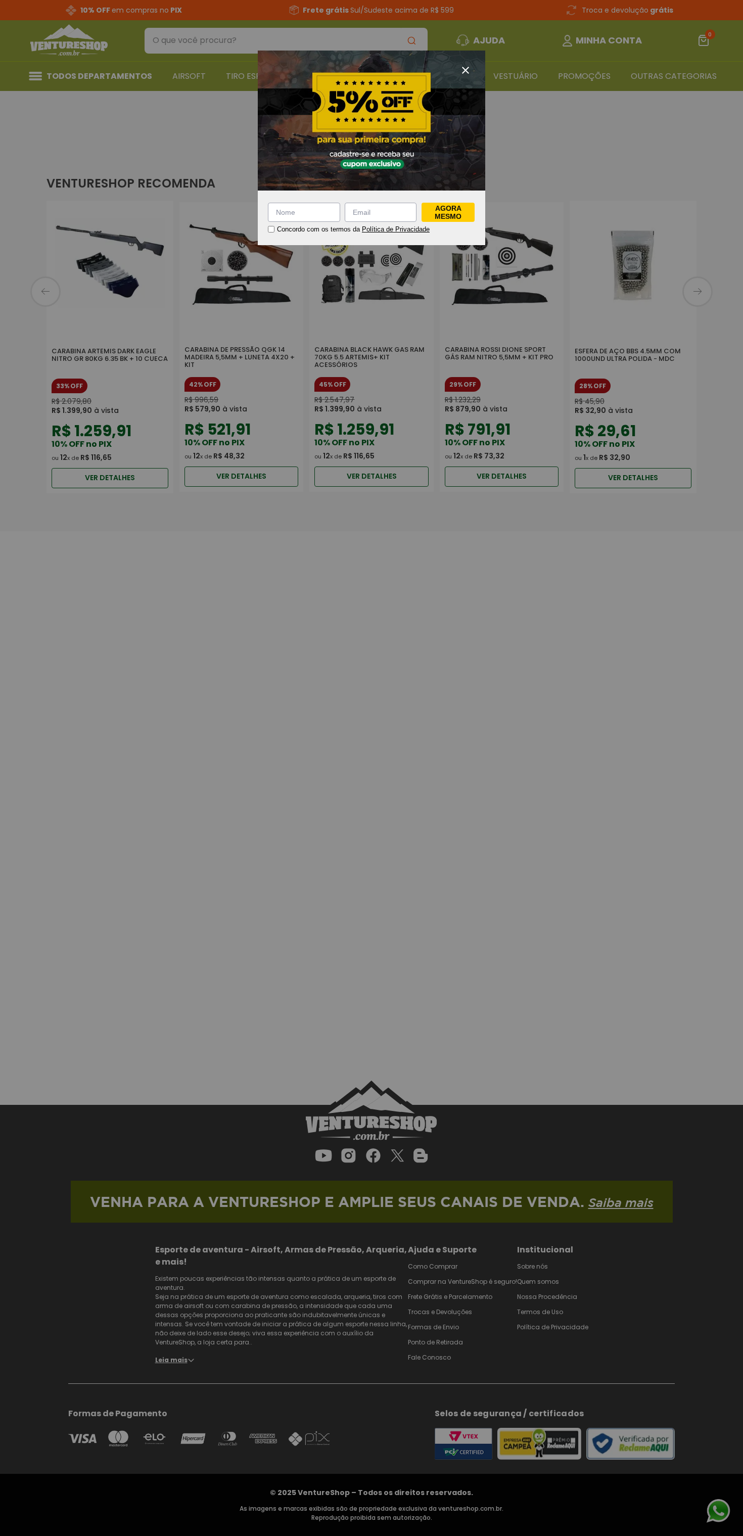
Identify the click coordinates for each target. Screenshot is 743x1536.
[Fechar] (465, 70)
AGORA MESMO (448, 212)
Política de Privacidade (396, 229)
